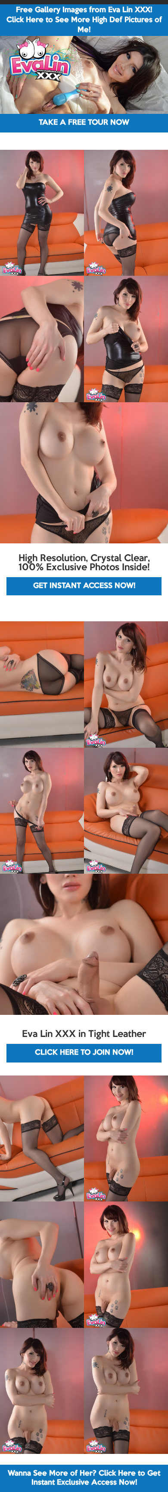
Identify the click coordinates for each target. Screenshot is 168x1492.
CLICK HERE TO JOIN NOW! (84, 1053)
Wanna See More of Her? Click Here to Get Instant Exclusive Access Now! (84, 1478)
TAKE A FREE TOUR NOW (84, 122)
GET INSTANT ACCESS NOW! (84, 586)
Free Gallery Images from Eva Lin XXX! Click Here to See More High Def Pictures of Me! (84, 20)
